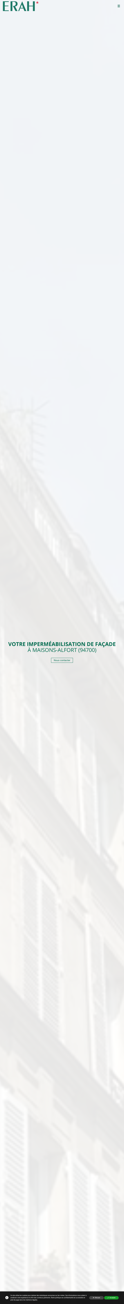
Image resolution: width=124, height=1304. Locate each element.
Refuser (97, 1298)
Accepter (112, 1298)
